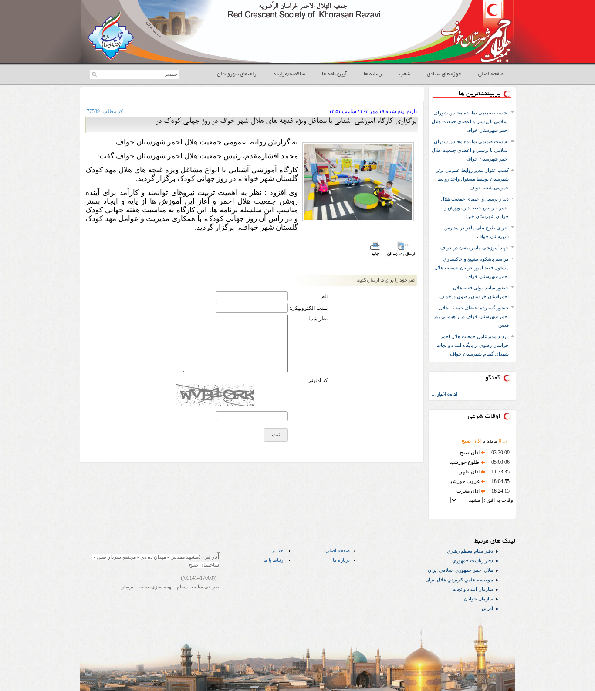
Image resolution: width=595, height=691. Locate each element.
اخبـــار (277, 550)
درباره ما (341, 560)
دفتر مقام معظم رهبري (470, 550)
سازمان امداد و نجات (472, 589)
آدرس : (486, 608)
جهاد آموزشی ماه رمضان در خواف (474, 247)
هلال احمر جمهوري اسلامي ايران (460, 570)
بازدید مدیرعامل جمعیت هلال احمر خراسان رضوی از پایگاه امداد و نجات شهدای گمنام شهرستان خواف (472, 345)
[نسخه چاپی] (374, 257)
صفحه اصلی (337, 550)
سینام (182, 586)
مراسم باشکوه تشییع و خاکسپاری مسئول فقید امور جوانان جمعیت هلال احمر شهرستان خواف (471, 267)
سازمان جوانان (478, 598)
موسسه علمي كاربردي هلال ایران (459, 579)
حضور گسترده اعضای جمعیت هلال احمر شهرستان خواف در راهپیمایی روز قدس (471, 316)
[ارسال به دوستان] (401, 257)
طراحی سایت (204, 586)
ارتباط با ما (274, 560)
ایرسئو (128, 586)
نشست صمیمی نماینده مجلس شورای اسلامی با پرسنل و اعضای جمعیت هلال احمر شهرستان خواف (470, 121)
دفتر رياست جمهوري (472, 560)
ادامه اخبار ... (444, 394)
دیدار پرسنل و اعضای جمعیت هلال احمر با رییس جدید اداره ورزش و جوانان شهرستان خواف (475, 207)
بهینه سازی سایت (154, 586)
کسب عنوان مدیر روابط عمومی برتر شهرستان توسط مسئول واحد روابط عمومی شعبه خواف (472, 179)
